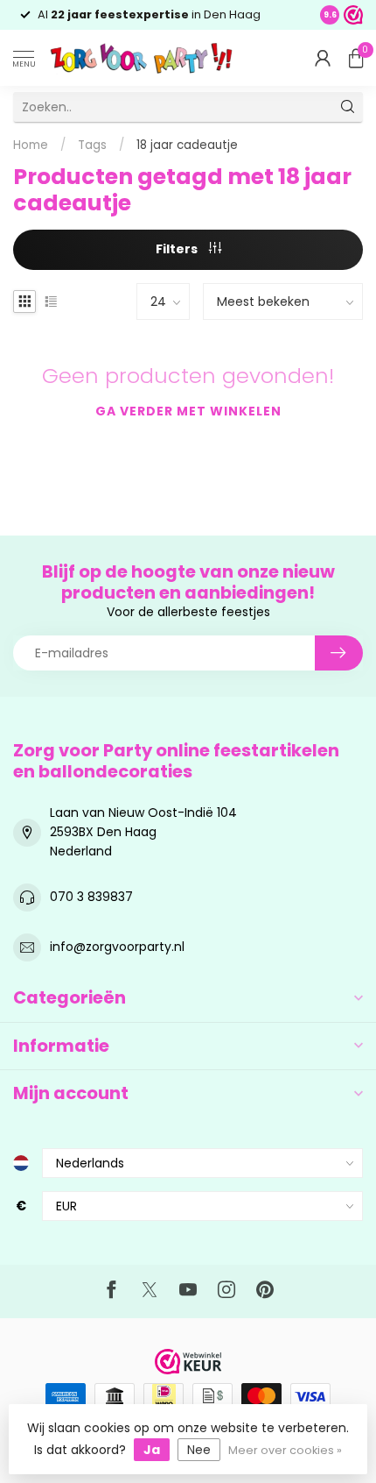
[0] (356, 57)
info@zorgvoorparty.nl (117, 946)
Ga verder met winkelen (188, 411)
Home (30, 145)
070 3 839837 (91, 896)
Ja (151, 1449)
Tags (92, 145)
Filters (178, 249)
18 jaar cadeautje (187, 145)
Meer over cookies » (285, 1450)
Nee (199, 1449)
